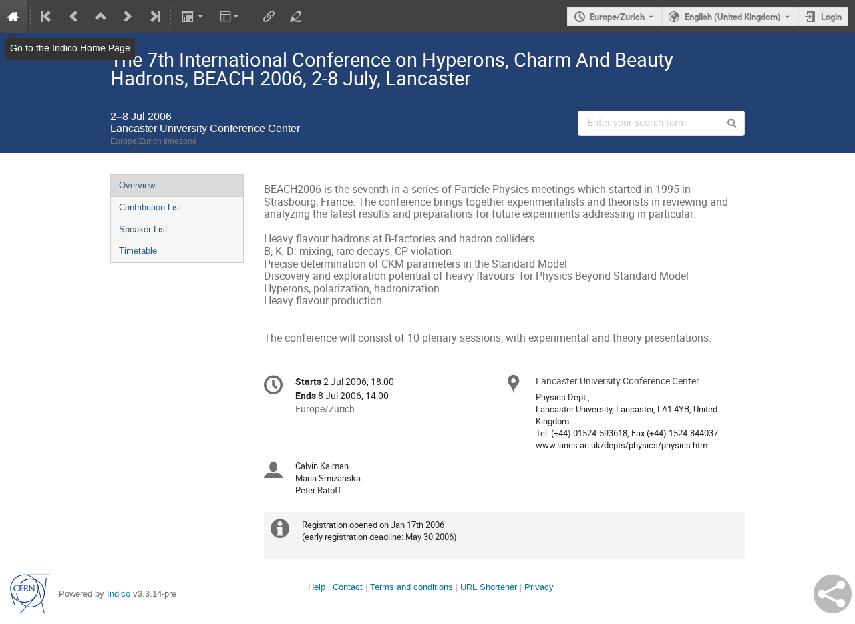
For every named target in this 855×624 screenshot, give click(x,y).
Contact (348, 587)
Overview (137, 185)
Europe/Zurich (617, 17)
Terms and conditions (411, 587)
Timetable (138, 251)
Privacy (539, 587)
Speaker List (143, 229)
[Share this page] (833, 594)
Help (316, 587)
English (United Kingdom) (733, 17)
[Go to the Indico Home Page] (13, 16)
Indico (118, 593)
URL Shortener (488, 587)
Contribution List (150, 207)
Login (831, 17)
